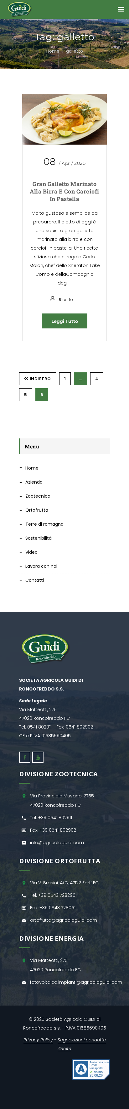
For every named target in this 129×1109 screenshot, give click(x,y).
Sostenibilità (38, 538)
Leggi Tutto (64, 321)
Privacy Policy (38, 1040)
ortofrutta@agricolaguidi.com (63, 920)
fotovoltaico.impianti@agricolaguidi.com (76, 982)
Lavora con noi (41, 566)
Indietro (40, 379)
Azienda (34, 482)
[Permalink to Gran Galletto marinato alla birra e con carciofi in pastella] (64, 119)
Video (31, 552)
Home (52, 51)
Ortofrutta (36, 510)
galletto (74, 51)
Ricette (66, 300)
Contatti (34, 580)
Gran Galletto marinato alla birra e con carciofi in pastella (64, 191)
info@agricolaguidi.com (57, 842)
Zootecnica (37, 496)
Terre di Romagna (44, 524)
